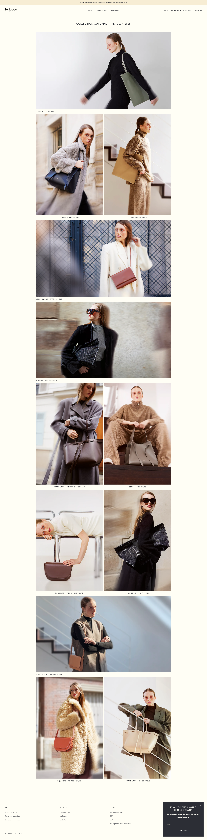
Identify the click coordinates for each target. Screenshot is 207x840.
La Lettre (63, 820)
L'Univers (115, 10)
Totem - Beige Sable (138, 217)
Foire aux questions (12, 816)
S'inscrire (183, 831)
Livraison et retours (13, 820)
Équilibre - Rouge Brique (69, 781)
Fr (165, 10)
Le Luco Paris (65, 812)
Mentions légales (116, 812)
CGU (112, 820)
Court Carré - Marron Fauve (49, 675)
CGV (111, 816)
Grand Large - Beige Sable (137, 781)
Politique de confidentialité (120, 824)
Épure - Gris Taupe (137, 487)
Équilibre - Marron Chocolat (69, 593)
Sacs (90, 10)
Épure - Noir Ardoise (69, 217)
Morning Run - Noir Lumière (48, 381)
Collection (102, 10)
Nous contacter (11, 812)
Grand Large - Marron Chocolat (69, 487)
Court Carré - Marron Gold (49, 299)
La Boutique (65, 816)
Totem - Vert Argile (45, 111)
